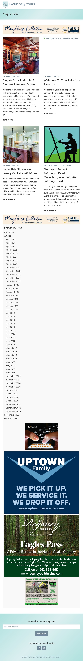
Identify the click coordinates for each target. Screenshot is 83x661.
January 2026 (12, 309)
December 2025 (13, 281)
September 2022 (13, 404)
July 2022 (10, 313)
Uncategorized (11, 418)
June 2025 (10, 341)
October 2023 (12, 394)
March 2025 (11, 355)
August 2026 (12, 264)
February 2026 (12, 295)
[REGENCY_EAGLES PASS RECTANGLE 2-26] (41, 576)
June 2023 (11, 334)
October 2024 (12, 397)
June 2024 (10, 337)
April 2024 (48, 165)
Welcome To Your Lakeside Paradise (62, 82)
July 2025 (10, 323)
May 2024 (16, 76)
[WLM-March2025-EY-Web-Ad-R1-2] (41, 604)
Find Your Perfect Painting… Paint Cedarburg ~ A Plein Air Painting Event (60, 175)
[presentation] (21, 55)
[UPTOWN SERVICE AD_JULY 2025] (41, 513)
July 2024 (10, 320)
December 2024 (13, 278)
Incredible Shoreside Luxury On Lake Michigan (20, 171)
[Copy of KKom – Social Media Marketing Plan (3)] (41, 450)
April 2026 (9, 232)
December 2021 (13, 267)
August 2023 (12, 253)
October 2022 (12, 390)
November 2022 (13, 376)
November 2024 (13, 383)
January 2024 (12, 302)
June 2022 (10, 330)
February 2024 (12, 288)
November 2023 (13, 380)
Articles (6, 76)
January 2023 (12, 299)
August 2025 (12, 260)
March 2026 (11, 358)
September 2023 (13, 408)
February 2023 (12, 285)
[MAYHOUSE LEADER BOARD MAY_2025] (41, 29)
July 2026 (10, 327)
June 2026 (10, 345)
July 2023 (10, 316)
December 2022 (13, 271)
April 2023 (10, 239)
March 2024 (11, 352)
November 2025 (13, 387)
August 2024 (12, 257)
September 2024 (13, 411)
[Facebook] (39, 648)
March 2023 (11, 348)
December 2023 (13, 274)
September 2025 (11, 415)
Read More (9, 120)
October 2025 (12, 401)
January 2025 (12, 306)
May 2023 (10, 362)
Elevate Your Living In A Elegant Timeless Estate (19, 82)
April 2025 (10, 246)
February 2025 (12, 292)
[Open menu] (78, 4)
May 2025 (10, 369)
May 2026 (10, 373)
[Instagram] (44, 648)
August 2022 (12, 250)
